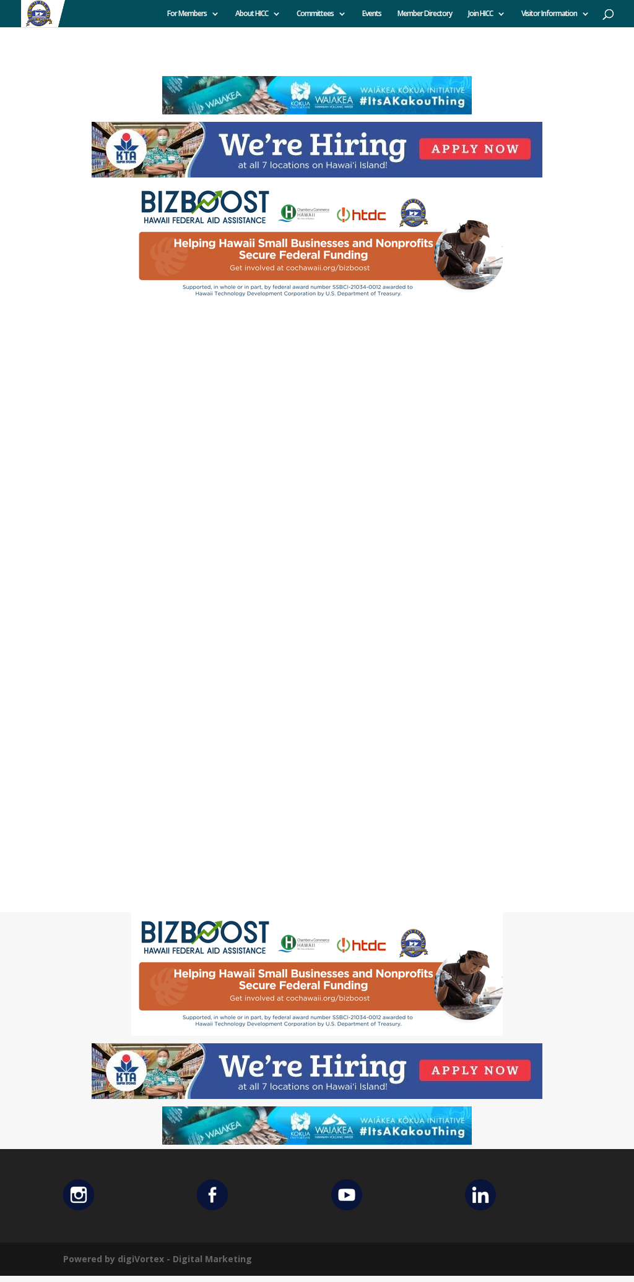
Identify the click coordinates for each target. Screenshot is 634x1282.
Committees (315, 14)
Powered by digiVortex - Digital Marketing (157, 1259)
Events (371, 14)
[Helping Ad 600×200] (317, 302)
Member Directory (424, 14)
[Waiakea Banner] (317, 111)
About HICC (251, 14)
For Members (187, 14)
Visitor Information (549, 14)
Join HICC (480, 14)
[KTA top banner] (317, 174)
